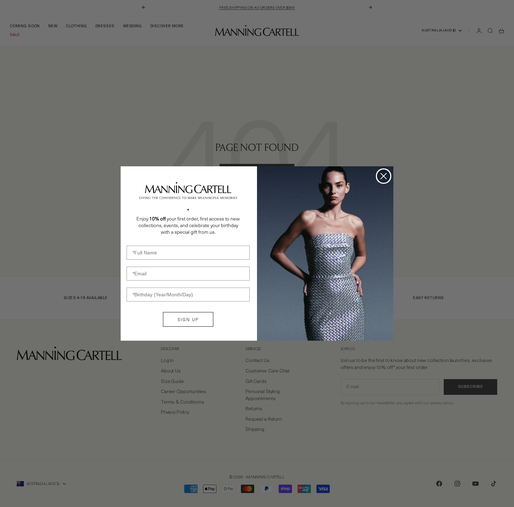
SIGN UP (188, 319)
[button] (188, 191)
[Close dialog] (384, 176)
